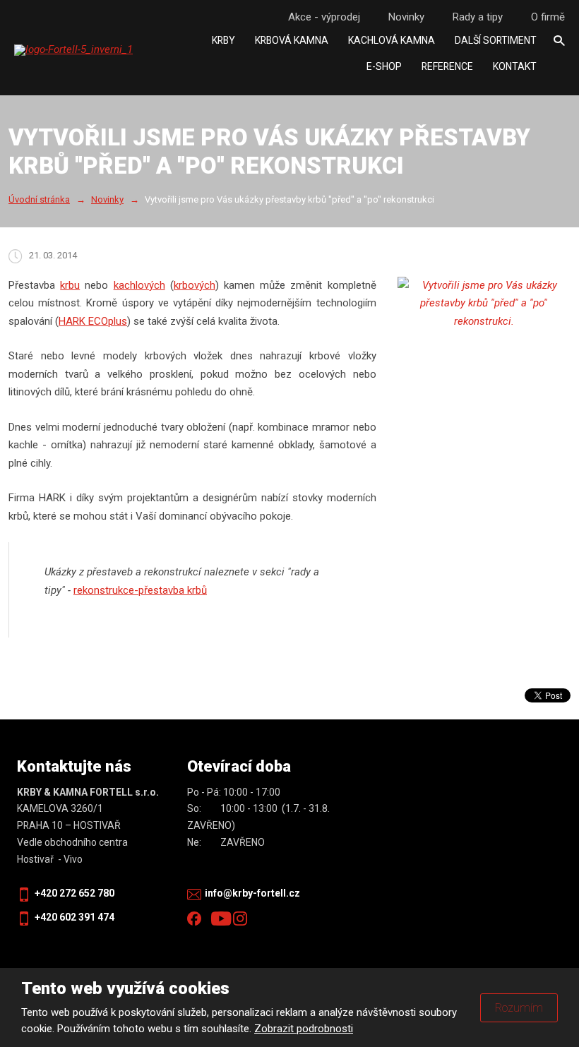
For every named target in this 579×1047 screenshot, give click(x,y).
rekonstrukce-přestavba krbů (140, 590)
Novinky (406, 17)
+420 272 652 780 (74, 893)
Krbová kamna (291, 40)
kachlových (139, 285)
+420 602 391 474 (74, 917)
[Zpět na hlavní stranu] (102, 50)
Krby (223, 40)
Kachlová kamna (391, 40)
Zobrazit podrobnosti (303, 1028)
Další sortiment (496, 40)
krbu (70, 285)
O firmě (548, 17)
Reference (447, 66)
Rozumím (519, 1008)
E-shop (384, 66)
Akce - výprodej (324, 17)
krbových (194, 285)
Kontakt (515, 66)
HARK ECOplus (93, 321)
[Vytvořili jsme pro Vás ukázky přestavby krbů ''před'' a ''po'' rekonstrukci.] (484, 304)
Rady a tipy (478, 17)
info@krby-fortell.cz (252, 893)
